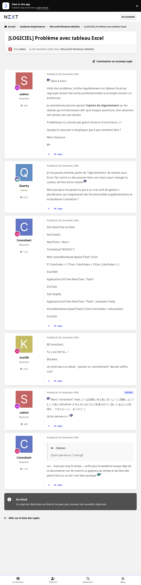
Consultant (24, 240)
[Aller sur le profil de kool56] (24, 344)
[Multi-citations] (48, 154)
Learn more (6, 6)
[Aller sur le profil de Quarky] (24, 172)
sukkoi (22, 49)
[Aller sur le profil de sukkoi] (10, 49)
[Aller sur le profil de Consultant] (24, 227)
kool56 (24, 357)
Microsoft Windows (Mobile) (77, 49)
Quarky (24, 186)
